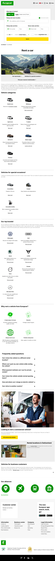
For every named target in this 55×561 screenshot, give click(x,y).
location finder (34, 446)
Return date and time (33, 26)
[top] (53, 472)
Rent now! (10, 128)
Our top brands (16, 76)
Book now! (10, 195)
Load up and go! (28, 145)
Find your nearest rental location (26, 79)
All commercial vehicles (9, 437)
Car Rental (3, 44)
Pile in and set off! (28, 110)
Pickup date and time (12, 26)
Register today (16, 470)
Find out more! (10, 243)
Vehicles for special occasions (33, 76)
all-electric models (13, 106)
